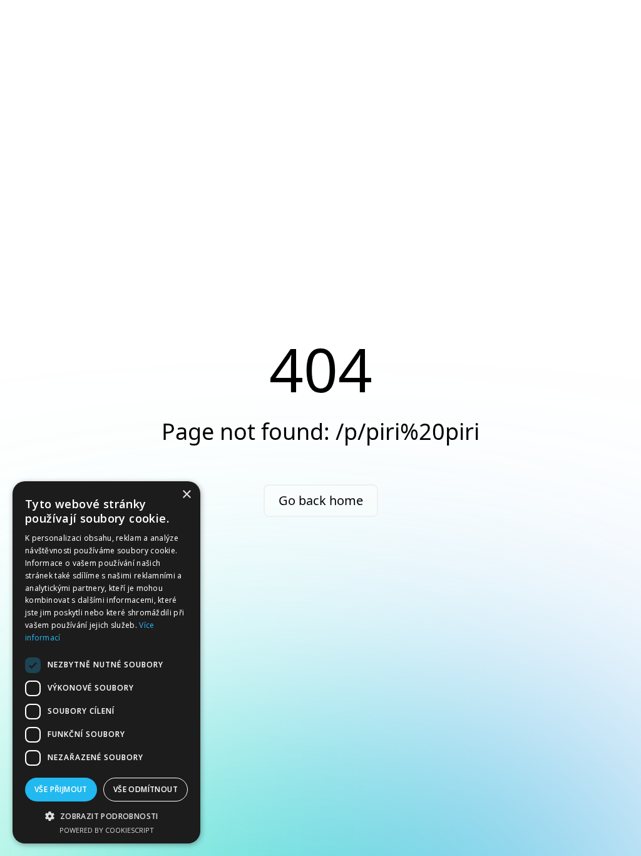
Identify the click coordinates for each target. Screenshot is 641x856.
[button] (106, 816)
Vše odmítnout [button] (145, 789)
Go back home (321, 500)
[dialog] (106, 662)
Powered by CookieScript (106, 830)
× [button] (186, 494)
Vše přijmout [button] (61, 789)
